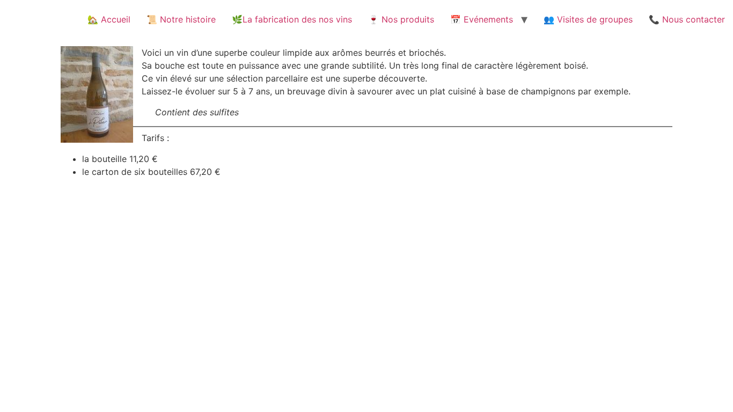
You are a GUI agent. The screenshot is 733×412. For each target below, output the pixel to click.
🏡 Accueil (108, 19)
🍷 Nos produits (401, 19)
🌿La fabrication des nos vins (292, 19)
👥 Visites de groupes (588, 19)
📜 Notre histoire (181, 19)
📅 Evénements (481, 19)
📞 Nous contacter (687, 19)
